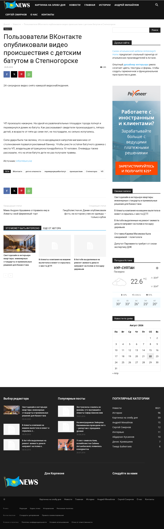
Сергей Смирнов (16, 14)
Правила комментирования (53, 515)
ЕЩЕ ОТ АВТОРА (52, 228)
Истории (105, 4)
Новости (75, 4)
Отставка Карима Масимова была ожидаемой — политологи (132, 235)
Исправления (48, 508)
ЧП (102, 171)
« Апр (115, 373)
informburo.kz (24, 160)
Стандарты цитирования (29, 515)
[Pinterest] (21, 74)
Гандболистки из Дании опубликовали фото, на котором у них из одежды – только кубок (84, 214)
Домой (7, 24)
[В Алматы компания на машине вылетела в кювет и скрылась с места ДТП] (55, 246)
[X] (14, 74)
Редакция (23, 508)
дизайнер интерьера (136, 64)
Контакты (47, 14)
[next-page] (11, 275)
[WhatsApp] (29, 74)
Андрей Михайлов (127, 4)
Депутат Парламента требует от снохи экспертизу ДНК (135, 245)
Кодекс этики (35, 508)
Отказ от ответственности (82, 522)
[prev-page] (6, 275)
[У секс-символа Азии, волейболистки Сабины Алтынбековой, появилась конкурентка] (66, 444)
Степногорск (91, 171)
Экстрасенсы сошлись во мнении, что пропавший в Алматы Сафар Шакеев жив (90, 410)
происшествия (76, 171)
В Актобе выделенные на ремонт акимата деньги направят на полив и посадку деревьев (136, 223)
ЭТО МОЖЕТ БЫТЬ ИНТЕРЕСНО (22, 228)
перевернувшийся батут (55, 171)
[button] (156, 5)
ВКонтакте (17, 171)
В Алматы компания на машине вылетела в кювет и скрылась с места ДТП (54, 262)
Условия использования (59, 522)
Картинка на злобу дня (50, 4)
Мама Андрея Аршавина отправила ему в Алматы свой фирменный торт (26, 212)
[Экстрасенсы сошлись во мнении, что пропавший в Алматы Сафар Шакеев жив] (66, 411)
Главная (89, 4)
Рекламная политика (65, 508)
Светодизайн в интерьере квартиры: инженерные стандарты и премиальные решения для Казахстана (135, 200)
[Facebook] (7, 74)
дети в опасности (33, 171)
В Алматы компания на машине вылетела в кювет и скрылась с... (35, 428)
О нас (34, 14)
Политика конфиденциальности (34, 522)
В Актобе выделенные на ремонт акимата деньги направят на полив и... (34, 443)
